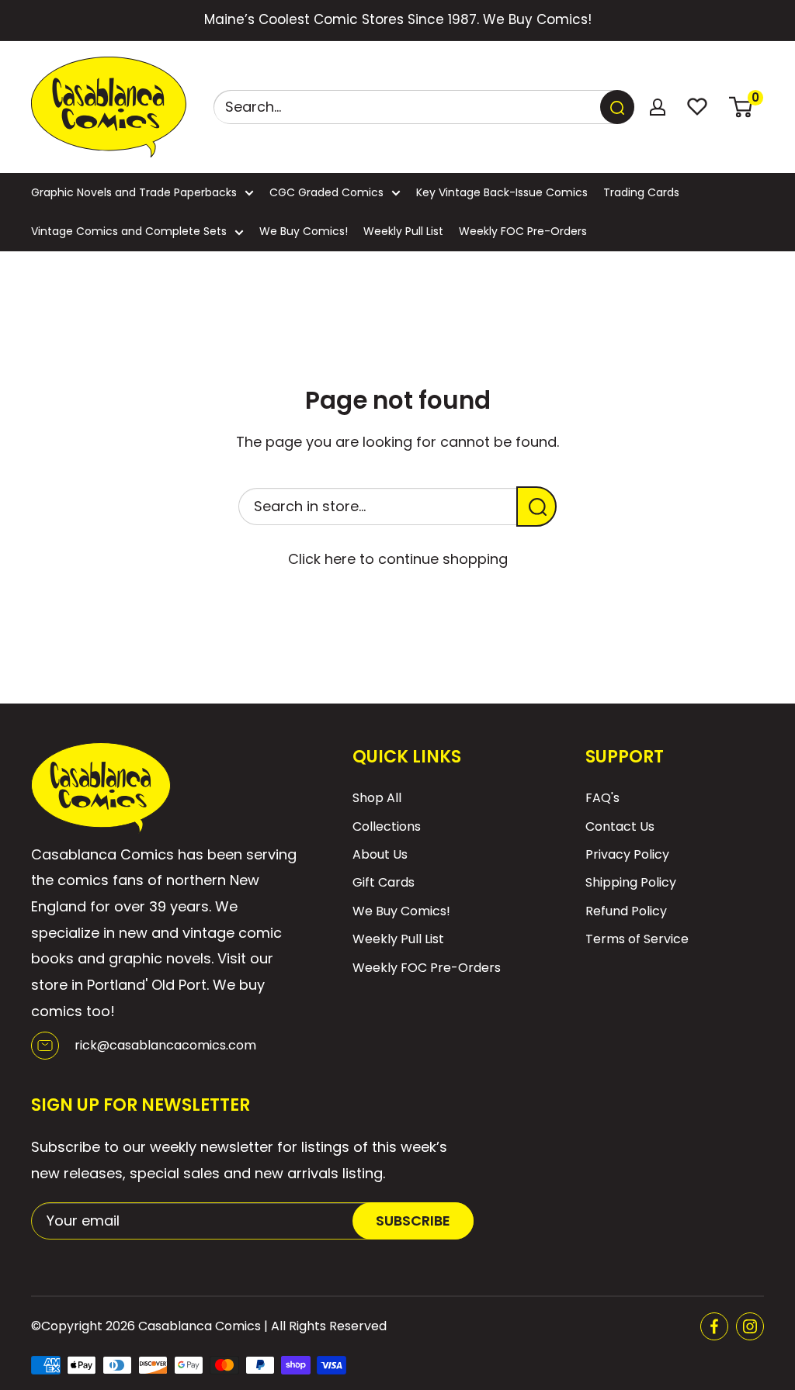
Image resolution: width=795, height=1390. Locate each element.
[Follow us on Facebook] (714, 1326)
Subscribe (413, 1220)
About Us (380, 854)
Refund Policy (626, 911)
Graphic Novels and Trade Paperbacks (134, 192)
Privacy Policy (627, 854)
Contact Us (619, 826)
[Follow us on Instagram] (750, 1326)
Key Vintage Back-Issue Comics (502, 192)
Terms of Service (637, 939)
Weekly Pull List (403, 231)
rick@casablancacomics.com (165, 1045)
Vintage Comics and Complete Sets (129, 231)
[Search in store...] (536, 506)
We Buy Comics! (303, 231)
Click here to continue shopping (398, 559)
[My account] (657, 107)
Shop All (376, 798)
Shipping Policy (630, 882)
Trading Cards (641, 192)
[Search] (617, 107)
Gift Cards (383, 882)
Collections (386, 826)
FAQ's (602, 798)
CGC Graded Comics (326, 192)
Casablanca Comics (199, 1326)
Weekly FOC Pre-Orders (523, 231)
